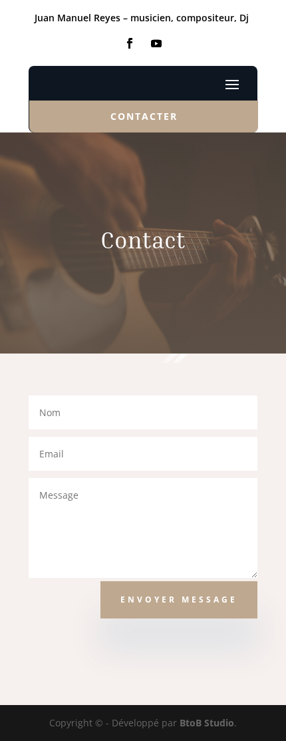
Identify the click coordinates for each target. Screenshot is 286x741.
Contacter (144, 116)
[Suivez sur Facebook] (129, 43)
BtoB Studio (207, 722)
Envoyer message (178, 599)
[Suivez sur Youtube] (156, 43)
